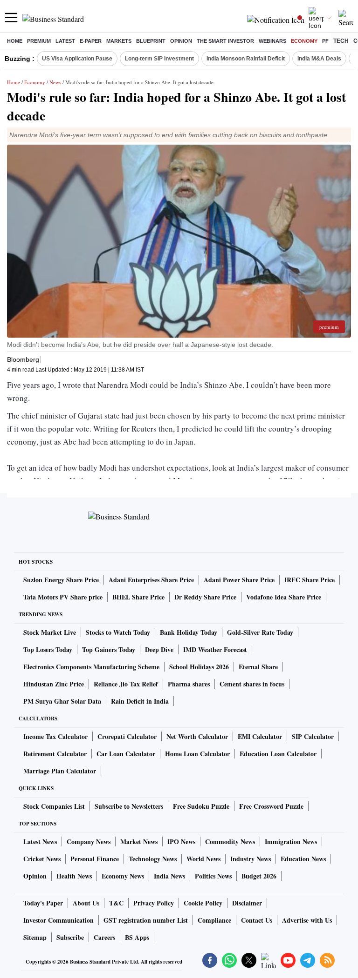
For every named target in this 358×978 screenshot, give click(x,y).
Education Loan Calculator (278, 753)
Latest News (40, 841)
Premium (39, 41)
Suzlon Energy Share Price (61, 580)
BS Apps (137, 937)
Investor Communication (58, 920)
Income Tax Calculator (55, 736)
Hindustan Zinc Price (53, 684)
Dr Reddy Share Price (205, 597)
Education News (303, 859)
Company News (88, 841)
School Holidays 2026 (199, 667)
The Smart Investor (225, 41)
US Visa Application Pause (77, 58)
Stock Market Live (49, 632)
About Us (86, 903)
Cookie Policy (203, 903)
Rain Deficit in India (140, 701)
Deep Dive (159, 649)
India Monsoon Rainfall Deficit (246, 58)
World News (203, 859)
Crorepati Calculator (127, 736)
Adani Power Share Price (239, 580)
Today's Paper (43, 903)
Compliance (214, 920)
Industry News (250, 859)
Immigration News (291, 841)
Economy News (123, 876)
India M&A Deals (319, 58)
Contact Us (256, 920)
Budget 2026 (258, 876)
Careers (104, 937)
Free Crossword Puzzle (271, 806)
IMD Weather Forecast (215, 649)
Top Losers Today (47, 649)
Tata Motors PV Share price (63, 597)
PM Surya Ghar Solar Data (62, 701)
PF (325, 41)
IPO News (181, 841)
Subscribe (70, 937)
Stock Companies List (54, 806)
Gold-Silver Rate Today (260, 632)
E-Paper (91, 41)
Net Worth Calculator (197, 736)
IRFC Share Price (309, 580)
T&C (116, 903)
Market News (139, 841)
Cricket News (42, 859)
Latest (65, 41)
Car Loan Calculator (125, 753)
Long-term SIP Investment (159, 58)
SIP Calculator (313, 736)
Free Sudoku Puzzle (201, 806)
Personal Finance (94, 859)
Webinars (272, 41)
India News (169, 876)
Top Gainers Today (108, 649)
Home (14, 41)
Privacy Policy (153, 903)
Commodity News (230, 841)
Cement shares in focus (252, 684)
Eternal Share (258, 667)
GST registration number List (145, 920)
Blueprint (150, 41)
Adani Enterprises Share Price (151, 580)
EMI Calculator (260, 736)
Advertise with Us (307, 920)
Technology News (153, 859)
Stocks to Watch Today (118, 632)
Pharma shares (189, 684)
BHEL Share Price (138, 597)
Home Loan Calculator (197, 753)
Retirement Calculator (55, 753)
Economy (304, 41)
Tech (341, 41)
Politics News (213, 876)
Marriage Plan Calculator (59, 771)
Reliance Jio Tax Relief (126, 684)
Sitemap (35, 937)
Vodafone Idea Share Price (283, 597)
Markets (118, 41)
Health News (74, 876)
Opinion (181, 41)
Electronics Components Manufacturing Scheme (91, 667)
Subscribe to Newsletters (129, 806)
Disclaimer (247, 903)
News (55, 82)
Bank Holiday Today (188, 632)
